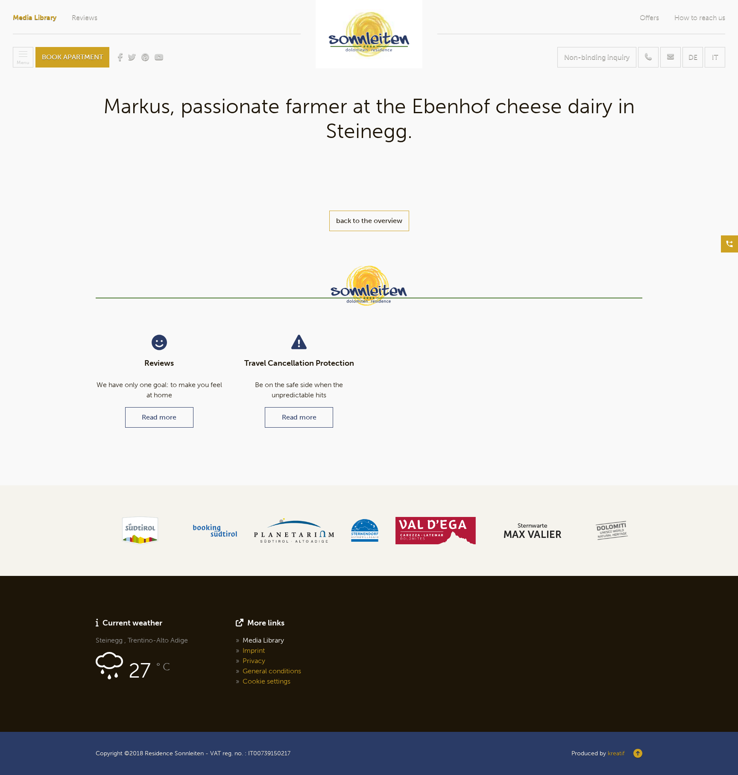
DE (692, 57)
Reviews (84, 17)
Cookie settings (266, 681)
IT (715, 57)
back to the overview (369, 221)
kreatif (616, 753)
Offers (649, 17)
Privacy (254, 661)
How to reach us (699, 17)
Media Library (34, 17)
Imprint (254, 650)
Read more (159, 417)
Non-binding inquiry (597, 57)
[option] (140, 530)
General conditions (272, 671)
